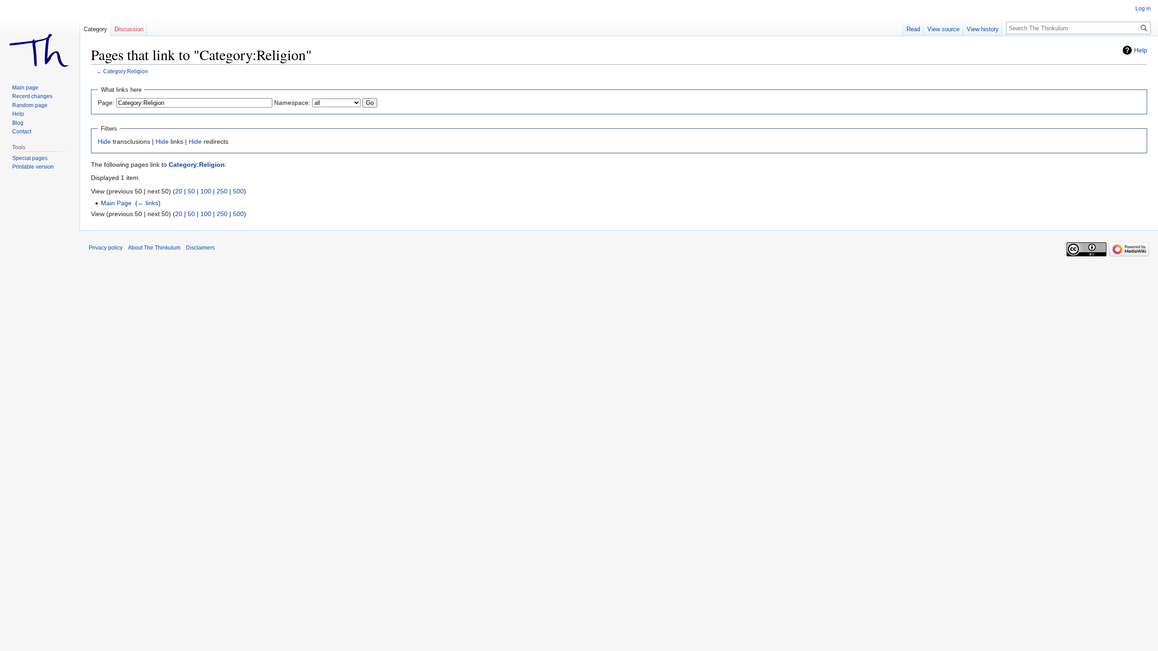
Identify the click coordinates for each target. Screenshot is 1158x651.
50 (191, 191)
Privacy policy (106, 248)
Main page (25, 88)
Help (1140, 50)
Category (95, 29)
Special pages (29, 158)
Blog (18, 123)
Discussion (128, 29)
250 (222, 191)
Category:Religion (125, 71)
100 (205, 191)
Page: (106, 102)
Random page (29, 105)
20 (178, 191)
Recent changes (32, 96)
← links (148, 203)
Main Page (116, 203)
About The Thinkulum (154, 248)
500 (238, 191)
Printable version (33, 167)
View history (983, 29)
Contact (21, 131)
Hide (104, 141)
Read (913, 29)
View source (943, 29)
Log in (1143, 8)
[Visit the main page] (40, 36)
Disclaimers (200, 248)
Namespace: (292, 102)
